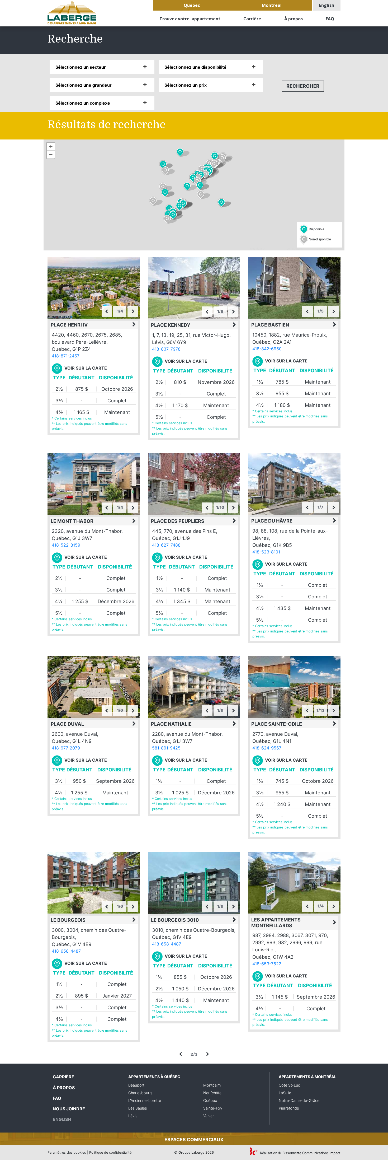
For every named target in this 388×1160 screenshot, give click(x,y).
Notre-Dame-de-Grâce (299, 1100)
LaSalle (285, 1093)
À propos (293, 19)
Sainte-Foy (212, 1108)
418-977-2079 (66, 748)
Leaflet (243, 248)
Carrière (252, 19)
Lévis (132, 1116)
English (326, 5)
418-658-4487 (66, 951)
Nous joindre (69, 1108)
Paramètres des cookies (67, 1152)
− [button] (51, 154)
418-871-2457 (65, 355)
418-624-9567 (266, 748)
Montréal (272, 5)
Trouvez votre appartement (189, 19)
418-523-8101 (266, 552)
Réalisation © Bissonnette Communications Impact (299, 1153)
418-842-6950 (267, 348)
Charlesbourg (140, 1093)
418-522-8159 (66, 545)
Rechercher (302, 86)
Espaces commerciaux (194, 1139)
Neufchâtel (212, 1093)
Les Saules (137, 1108)
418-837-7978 (166, 349)
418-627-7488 (166, 545)
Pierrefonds (289, 1108)
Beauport (136, 1085)
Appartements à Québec (154, 1076)
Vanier (208, 1116)
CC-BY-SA (310, 248)
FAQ (330, 19)
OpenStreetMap (276, 248)
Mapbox (338, 248)
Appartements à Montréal (307, 1076)
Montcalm (212, 1085)
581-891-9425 (166, 748)
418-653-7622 (266, 963)
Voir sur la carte (85, 368)
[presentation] (107, 311)
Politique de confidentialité (110, 1152)
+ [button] (51, 146)
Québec (192, 5)
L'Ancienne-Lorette (144, 1100)
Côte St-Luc (289, 1085)
